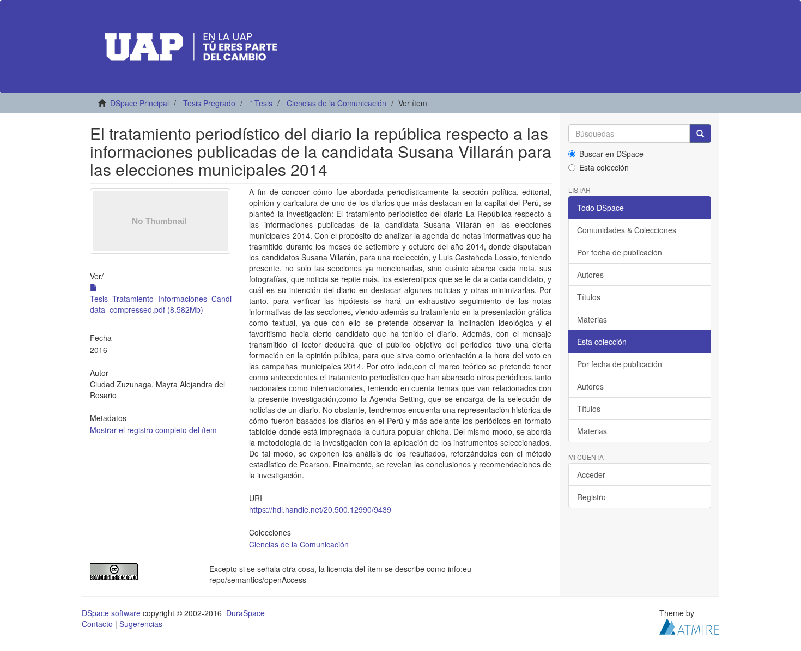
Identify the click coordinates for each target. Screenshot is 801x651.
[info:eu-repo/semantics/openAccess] (141, 571)
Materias (592, 319)
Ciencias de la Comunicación (336, 103)
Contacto (97, 623)
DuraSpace (245, 612)
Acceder (591, 474)
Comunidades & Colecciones (626, 229)
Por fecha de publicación (619, 252)
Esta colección (604, 167)
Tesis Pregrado (209, 103)
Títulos (588, 296)
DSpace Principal (139, 103)
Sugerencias (140, 623)
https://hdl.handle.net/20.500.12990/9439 (320, 509)
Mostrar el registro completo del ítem (153, 429)
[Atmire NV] (689, 624)
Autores (590, 274)
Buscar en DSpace (611, 153)
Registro (591, 496)
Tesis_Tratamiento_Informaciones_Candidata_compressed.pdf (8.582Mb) (161, 304)
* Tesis (261, 103)
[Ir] (700, 133)
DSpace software (111, 612)
